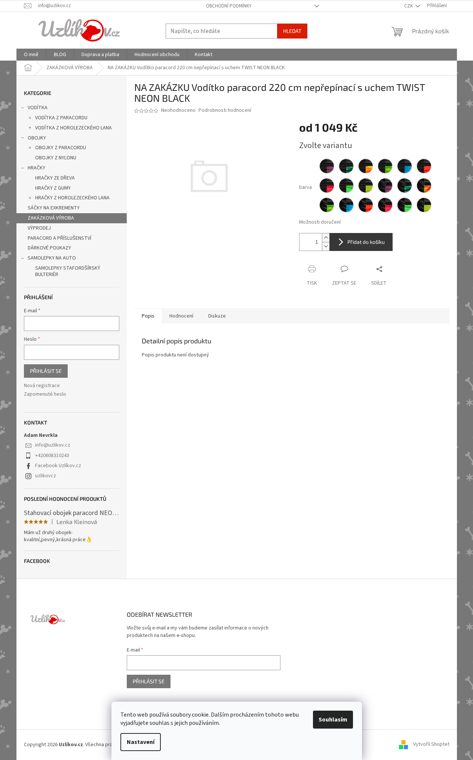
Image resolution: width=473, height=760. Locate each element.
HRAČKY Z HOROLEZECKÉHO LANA (72, 198)
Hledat (292, 31)
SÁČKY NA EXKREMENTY (54, 208)
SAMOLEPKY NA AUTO (52, 258)
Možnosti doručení (320, 222)
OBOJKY (37, 138)
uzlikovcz (45, 475)
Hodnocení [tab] (181, 316)
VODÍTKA (37, 107)
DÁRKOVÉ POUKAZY (49, 248)
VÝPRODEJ (39, 228)
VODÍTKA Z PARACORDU (61, 118)
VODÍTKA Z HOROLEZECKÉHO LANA (73, 128)
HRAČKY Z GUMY (53, 188)
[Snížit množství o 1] (325, 246)
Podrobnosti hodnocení (225, 110)
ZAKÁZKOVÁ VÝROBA (51, 218)
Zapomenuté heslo (45, 394)
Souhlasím (333, 719)
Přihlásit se (46, 371)
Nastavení (140, 742)
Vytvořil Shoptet (431, 744)
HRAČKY (36, 168)
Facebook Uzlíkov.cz (58, 465)
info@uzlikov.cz (52, 445)
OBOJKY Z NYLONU (55, 158)
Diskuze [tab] (217, 316)
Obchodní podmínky (229, 6)
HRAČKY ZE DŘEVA (55, 178)
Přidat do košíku (366, 242)
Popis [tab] (148, 316)
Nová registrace (42, 385)
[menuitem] (31, 55)
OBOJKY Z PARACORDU (60, 147)
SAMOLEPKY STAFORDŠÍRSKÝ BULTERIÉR (67, 271)
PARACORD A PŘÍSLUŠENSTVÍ (59, 238)
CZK (409, 6)
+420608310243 (52, 455)
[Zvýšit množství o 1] (325, 237)
